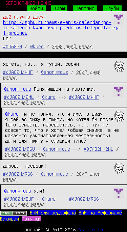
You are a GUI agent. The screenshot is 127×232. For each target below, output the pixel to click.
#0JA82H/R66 (18, 173)
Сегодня (85, 8)
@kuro (37, 46)
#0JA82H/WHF (18, 72)
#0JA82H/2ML (19, 96)
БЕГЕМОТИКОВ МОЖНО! (29, 2)
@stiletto (91, 229)
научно (22, 16)
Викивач (9, 218)
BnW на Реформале (100, 212)
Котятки (31, 218)
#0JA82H (12, 46)
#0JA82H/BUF (19, 198)
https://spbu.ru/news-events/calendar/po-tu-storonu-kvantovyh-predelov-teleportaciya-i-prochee (62, 27)
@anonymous (54, 72)
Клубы (112, 8)
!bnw (59, 8)
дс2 (7, 16)
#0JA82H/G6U (20, 148)
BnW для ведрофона (53, 212)
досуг (39, 16)
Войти (36, 8)
